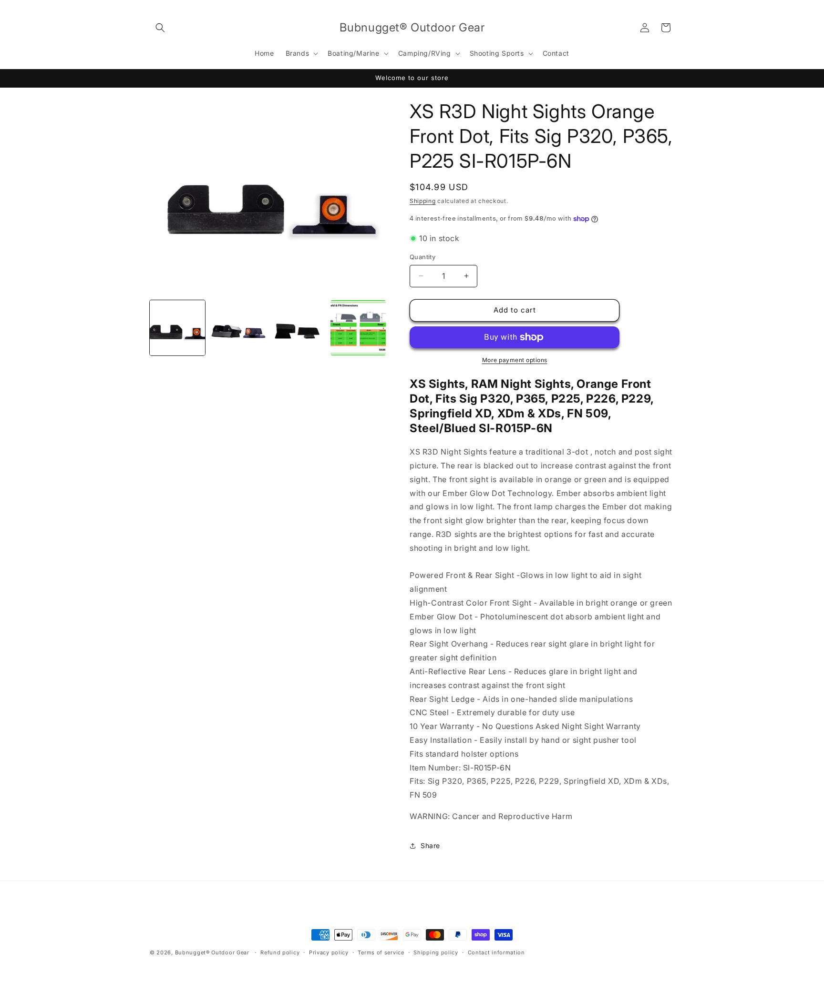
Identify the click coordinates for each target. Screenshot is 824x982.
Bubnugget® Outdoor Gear (212, 952)
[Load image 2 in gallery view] (237, 327)
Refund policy (279, 952)
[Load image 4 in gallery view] (358, 327)
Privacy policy (329, 952)
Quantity (422, 257)
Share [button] (430, 845)
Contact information (496, 952)
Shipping (423, 200)
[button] (160, 27)
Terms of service (381, 952)
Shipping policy (435, 952)
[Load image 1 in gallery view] (177, 327)
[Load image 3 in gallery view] (298, 327)
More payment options (514, 360)
